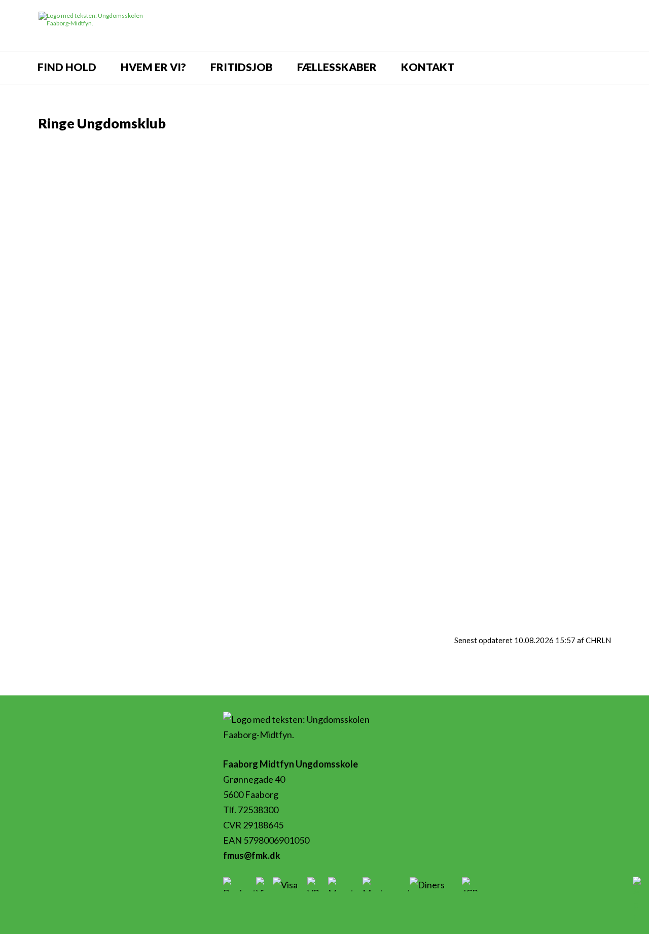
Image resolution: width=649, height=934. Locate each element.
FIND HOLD (67, 66)
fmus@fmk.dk (251, 855)
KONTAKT (427, 66)
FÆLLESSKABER (337, 66)
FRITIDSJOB (241, 66)
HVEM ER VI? (153, 66)
